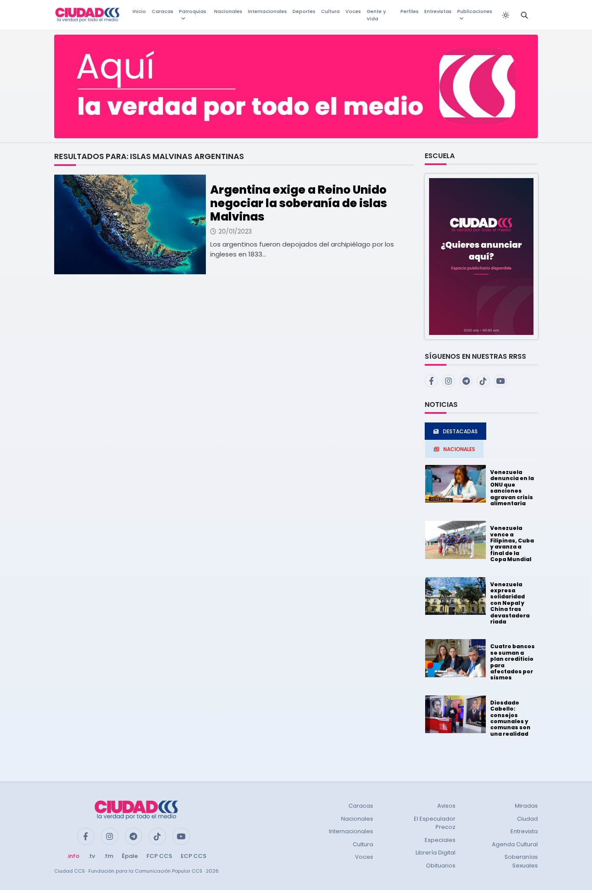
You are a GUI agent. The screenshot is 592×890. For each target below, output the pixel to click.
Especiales (440, 840)
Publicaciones (474, 11)
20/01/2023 (235, 231)
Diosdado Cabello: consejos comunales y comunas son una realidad (510, 718)
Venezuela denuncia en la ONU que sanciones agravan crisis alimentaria (512, 487)
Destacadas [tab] (460, 431)
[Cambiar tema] (506, 15)
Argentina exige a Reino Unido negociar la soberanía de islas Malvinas (298, 203)
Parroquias (192, 11)
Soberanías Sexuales (521, 861)
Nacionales (228, 11)
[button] (481, 256)
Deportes (304, 11)
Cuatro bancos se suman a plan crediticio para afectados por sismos (512, 662)
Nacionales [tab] (459, 449)
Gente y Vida (376, 15)
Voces (353, 11)
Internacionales (267, 11)
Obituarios (440, 865)
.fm (108, 856)
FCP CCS (159, 856)
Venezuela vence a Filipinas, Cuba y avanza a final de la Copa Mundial (512, 543)
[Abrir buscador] (524, 15)
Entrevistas (438, 11)
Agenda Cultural (515, 844)
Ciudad (527, 819)
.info (73, 856)
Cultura (330, 11)
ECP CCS (193, 856)
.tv (91, 856)
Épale (130, 856)
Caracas (162, 11)
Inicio (139, 11)
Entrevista (524, 831)
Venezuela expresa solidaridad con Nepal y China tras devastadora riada (510, 603)
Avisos (446, 806)
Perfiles (409, 11)
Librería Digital (435, 852)
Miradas (526, 806)
